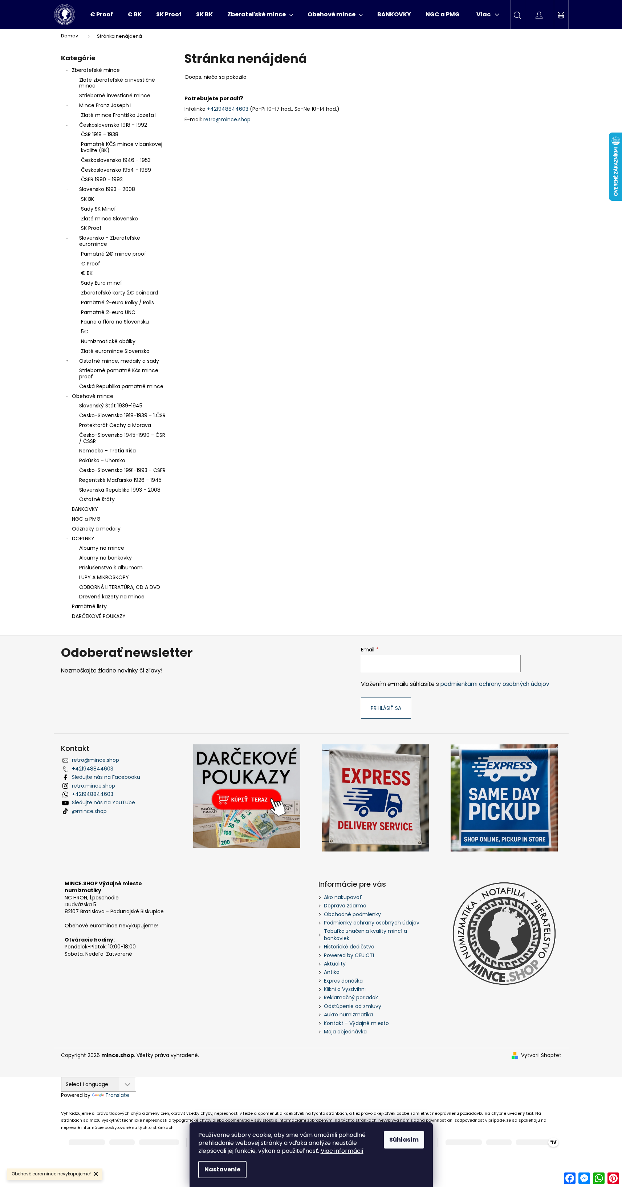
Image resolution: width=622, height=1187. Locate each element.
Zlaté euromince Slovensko (115, 351)
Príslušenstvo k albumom (111, 567)
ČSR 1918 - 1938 (99, 134)
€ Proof (90, 263)
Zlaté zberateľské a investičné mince (117, 83)
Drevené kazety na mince (112, 596)
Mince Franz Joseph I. (106, 105)
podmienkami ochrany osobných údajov (494, 684)
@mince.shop (89, 811)
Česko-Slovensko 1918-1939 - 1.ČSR (122, 415)
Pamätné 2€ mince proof (113, 253)
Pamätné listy (89, 606)
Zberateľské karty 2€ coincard (119, 292)
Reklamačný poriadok (351, 997)
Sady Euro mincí (101, 282)
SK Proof (91, 228)
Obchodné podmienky (352, 914)
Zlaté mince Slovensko (109, 218)
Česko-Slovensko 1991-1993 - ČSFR (122, 470)
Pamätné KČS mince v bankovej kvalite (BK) (121, 147)
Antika (332, 972)
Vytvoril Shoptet (541, 1055)
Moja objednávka (345, 1031)
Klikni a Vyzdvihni (345, 989)
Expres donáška (343, 980)
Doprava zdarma (345, 905)
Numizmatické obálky (108, 341)
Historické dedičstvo (349, 946)
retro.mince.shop (93, 785)
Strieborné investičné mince (114, 95)
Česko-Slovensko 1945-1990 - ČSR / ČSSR (122, 438)
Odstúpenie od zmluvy (352, 1006)
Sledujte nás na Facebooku (106, 777)
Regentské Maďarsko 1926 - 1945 (120, 480)
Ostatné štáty (97, 499)
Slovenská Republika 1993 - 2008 (119, 489)
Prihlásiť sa (386, 708)
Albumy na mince (101, 548)
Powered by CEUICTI (349, 955)
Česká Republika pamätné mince (121, 386)
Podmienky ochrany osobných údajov (371, 922)
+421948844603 (227, 109)
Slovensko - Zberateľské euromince (109, 241)
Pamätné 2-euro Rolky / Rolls (117, 302)
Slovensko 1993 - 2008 (107, 189)
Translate (117, 1095)
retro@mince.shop (227, 119)
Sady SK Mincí (98, 208)
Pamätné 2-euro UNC (108, 312)
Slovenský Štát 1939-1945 (110, 405)
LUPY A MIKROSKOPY (104, 577)
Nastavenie (222, 1169)
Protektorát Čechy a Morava (115, 425)
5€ (84, 331)
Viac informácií (342, 1151)
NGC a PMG (86, 519)
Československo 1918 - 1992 (113, 125)
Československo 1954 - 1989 (116, 170)
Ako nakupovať (343, 897)
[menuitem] (101, 14)
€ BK (87, 273)
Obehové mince (92, 396)
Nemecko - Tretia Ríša (107, 450)
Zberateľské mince (96, 70)
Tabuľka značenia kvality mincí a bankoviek (365, 934)
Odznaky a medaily (96, 528)
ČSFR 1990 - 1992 (102, 179)
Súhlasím (404, 1139)
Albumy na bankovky (105, 557)
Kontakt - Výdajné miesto (356, 1023)
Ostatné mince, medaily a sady (119, 361)
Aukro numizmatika (348, 1014)
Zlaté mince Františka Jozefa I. (119, 115)
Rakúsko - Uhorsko (102, 460)
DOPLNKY (83, 538)
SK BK (87, 199)
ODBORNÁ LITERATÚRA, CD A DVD (119, 587)
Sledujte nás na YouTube (103, 802)
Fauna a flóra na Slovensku (115, 321)
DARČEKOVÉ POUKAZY (99, 616)
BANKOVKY (85, 509)
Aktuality (335, 963)
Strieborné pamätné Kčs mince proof (118, 373)
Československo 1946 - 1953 (116, 160)
